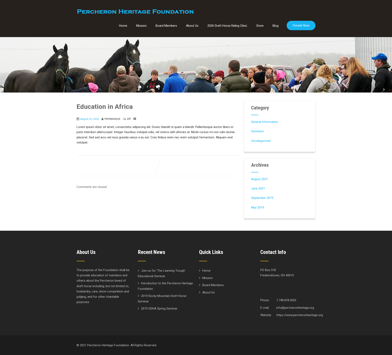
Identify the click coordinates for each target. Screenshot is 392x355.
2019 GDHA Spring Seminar (159, 308)
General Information (264, 122)
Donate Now (301, 25)
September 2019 (262, 198)
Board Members (166, 26)
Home (123, 26)
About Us (192, 26)
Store (260, 26)
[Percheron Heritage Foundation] (135, 11)
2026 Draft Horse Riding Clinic (227, 26)
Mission (141, 26)
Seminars (257, 131)
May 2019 (257, 207)
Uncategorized (261, 141)
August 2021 (259, 179)
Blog (275, 26)
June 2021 (258, 188)
